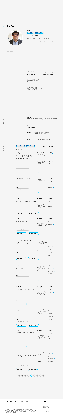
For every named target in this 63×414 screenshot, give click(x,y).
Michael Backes (51, 159)
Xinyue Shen (50, 155)
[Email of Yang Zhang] (30, 71)
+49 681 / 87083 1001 (47, 409)
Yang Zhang (50, 163)
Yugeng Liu (50, 266)
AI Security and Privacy (31, 38)
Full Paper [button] (19, 171)
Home (17, 26)
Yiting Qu (50, 156)
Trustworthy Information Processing (33, 40)
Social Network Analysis (48, 40)
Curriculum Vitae (10, 51)
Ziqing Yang (50, 268)
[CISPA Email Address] (45, 413)
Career (6, 401)
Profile (8, 49)
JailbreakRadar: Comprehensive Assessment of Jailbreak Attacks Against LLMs (25, 267)
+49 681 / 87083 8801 (47, 411)
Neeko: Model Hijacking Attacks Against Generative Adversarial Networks (26, 355)
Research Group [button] (32, 35)
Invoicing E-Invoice (28, 401)
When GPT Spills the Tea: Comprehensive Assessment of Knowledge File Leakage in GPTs (26, 290)
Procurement (20, 401)
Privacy (42, 40)
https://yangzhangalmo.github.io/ (49, 75)
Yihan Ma (50, 153)
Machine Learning (46, 38)
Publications (9, 54)
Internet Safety (38, 38)
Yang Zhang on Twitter (47, 77)
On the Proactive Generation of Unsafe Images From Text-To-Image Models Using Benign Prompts (26, 202)
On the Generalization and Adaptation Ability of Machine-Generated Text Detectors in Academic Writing (25, 242)
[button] (60, 26)
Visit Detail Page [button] (32, 171)
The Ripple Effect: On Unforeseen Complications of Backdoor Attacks (26, 312)
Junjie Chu (50, 265)
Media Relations (13, 401)
